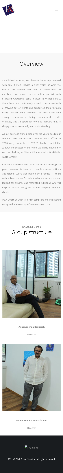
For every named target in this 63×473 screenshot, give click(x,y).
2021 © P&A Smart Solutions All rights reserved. (31, 459)
